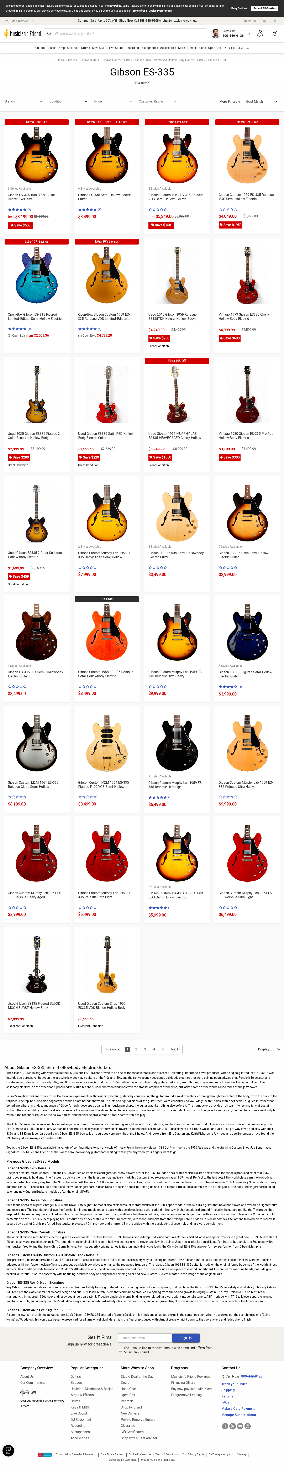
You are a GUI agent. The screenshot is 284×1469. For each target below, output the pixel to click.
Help (274, 20)
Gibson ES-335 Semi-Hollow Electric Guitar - (104, 197)
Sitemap (241, 1454)
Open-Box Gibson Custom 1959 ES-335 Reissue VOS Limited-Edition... (104, 317)
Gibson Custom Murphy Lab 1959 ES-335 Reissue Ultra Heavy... (175, 674)
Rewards (250, 20)
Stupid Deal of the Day (137, 1377)
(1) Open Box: (87, 335)
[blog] (42, 1393)
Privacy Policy (113, 5)
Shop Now (126, 20)
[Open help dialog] (8, 1451)
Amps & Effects (68, 47)
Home (61, 60)
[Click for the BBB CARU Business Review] (45, 1455)
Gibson (72, 60)
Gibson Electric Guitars (117, 60)
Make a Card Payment (238, 1409)
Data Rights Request (113, 1454)
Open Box (128, 1395)
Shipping (228, 1390)
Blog (264, 20)
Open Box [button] (214, 47)
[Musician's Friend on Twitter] (232, 1426)
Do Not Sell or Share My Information (76, 1454)
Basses (51, 47)
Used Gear (128, 1389)
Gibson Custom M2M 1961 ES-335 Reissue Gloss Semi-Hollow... (33, 785)
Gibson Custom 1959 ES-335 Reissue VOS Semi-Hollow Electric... (246, 197)
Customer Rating (151, 101)
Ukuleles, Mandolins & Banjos (92, 1389)
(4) (240, 686)
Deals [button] (193, 47)
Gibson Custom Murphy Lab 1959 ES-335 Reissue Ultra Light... (175, 785)
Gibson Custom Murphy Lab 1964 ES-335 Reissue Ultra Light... (246, 895)
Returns (227, 1396)
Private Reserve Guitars (138, 1420)
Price (98, 101)
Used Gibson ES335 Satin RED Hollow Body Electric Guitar (105, 436)
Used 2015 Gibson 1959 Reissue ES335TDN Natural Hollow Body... (172, 317)
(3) (99, 209)
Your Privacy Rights (193, 1454)
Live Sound (116, 47)
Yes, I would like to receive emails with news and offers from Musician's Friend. (168, 1350)
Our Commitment (32, 1383)
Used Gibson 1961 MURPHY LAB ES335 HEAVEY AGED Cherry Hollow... (175, 436)
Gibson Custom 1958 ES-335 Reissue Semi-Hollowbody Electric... (105, 674)
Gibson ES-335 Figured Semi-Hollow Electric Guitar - (245, 674)
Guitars (40, 47)
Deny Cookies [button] (239, 8)
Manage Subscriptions (238, 1415)
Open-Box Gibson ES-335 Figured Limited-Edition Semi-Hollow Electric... (35, 317)
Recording (132, 47)
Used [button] (202, 47)
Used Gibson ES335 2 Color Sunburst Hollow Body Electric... (35, 555)
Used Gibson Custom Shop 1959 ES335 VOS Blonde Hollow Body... (102, 1006)
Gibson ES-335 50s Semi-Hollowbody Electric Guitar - (176, 555)
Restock (127, 1401)
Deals (125, 1383)
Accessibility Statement (123, 1459)
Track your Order (234, 1384)
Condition (56, 101)
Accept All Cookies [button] (264, 8)
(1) (29, 209)
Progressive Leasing (186, 1395)
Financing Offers (183, 1383)
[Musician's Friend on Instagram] (247, 1426)
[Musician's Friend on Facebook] (225, 1426)
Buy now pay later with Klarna (192, 1389)
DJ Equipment (81, 1420)
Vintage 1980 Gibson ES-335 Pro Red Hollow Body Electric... (246, 436)
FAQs (225, 1402)
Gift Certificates (132, 1432)
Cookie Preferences (160, 10)
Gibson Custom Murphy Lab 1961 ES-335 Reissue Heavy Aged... (35, 895)
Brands (10, 101)
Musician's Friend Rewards (190, 1377)
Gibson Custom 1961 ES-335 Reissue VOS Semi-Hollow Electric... (176, 197)
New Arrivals (130, 1413)
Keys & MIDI (99, 47)
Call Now (241, 1376)
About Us (27, 1377)
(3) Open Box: (20, 335)
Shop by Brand (131, 1407)
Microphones (149, 47)
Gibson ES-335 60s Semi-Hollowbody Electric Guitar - (35, 674)
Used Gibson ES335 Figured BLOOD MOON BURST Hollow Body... (34, 1006)
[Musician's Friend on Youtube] (240, 1426)
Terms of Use (139, 10)
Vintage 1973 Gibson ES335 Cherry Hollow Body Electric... (244, 317)
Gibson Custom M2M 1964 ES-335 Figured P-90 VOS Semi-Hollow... (103, 785)
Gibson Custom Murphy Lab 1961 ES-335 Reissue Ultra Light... (105, 895)
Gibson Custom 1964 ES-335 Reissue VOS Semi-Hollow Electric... (176, 895)
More (181, 47)
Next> (175, 1049)
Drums (85, 47)
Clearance (128, 1426)
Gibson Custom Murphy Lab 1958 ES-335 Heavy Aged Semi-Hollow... (105, 555)
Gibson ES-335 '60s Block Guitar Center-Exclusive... (31, 197)
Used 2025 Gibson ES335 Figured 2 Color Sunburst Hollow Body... (34, 436)
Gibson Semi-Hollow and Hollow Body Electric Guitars (170, 60)
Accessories (168, 47)
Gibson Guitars (89, 60)
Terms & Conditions (167, 1454)
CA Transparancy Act (221, 1454)
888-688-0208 (149, 20)
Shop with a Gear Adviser (139, 1438)
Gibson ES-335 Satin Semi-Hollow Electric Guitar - (243, 555)
